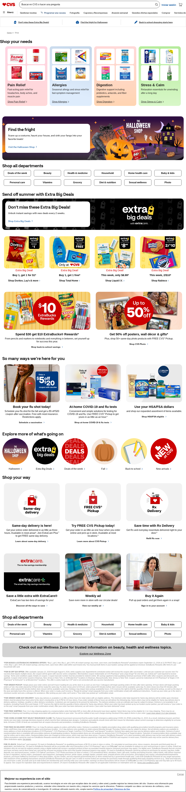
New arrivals (162, 469)
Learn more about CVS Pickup (92, 541)
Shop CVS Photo (137, 344)
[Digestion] (105, 56)
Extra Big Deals (44, 469)
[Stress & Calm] (150, 56)
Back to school (133, 469)
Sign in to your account (153, 606)
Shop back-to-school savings (45, 347)
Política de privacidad (103, 789)
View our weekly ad (91, 606)
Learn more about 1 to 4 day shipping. (161, 713)
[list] (93, 76)
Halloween (14, 469)
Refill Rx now (152, 538)
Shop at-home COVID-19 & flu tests (91, 422)
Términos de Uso (122, 789)
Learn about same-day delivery (30, 541)
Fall (103, 469)
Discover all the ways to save (30, 606)
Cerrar (180, 774)
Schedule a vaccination (30, 422)
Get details (27, 739)
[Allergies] (61, 56)
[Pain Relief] (17, 56)
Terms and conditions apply (148, 763)
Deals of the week (73, 469)
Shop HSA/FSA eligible (153, 416)
